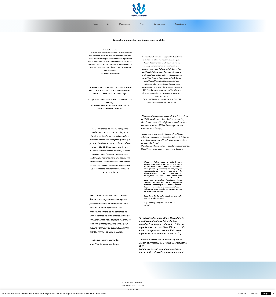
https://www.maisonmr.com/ (168, 252)
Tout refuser (254, 293)
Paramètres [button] (242, 293)
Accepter (266, 293)
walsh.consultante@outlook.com (132, 285)
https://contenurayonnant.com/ (104, 244)
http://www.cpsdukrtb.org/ (109, 109)
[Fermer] (273, 293)
